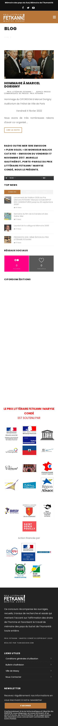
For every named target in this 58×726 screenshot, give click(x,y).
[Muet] (44, 178)
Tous (45, 192)
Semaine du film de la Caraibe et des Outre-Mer (31, 214)
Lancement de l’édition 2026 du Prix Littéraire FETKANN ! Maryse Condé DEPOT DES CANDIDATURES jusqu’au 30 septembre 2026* (33, 201)
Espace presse (43, 92)
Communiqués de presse (16, 93)
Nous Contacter (13, 677)
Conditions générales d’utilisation (22, 658)
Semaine (12, 192)
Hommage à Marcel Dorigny (22, 85)
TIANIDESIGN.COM (25, 643)
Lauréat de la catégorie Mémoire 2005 (31, 225)
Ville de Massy (12, 670)
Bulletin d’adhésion (15, 664)
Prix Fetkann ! (37, 93)
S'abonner (25, 705)
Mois (28, 192)
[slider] (50, 178)
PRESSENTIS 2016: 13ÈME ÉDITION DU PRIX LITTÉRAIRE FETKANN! (31, 238)
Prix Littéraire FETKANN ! (20, 92)
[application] (29, 177)
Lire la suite (13, 130)
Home (6, 37)
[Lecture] (6, 178)
